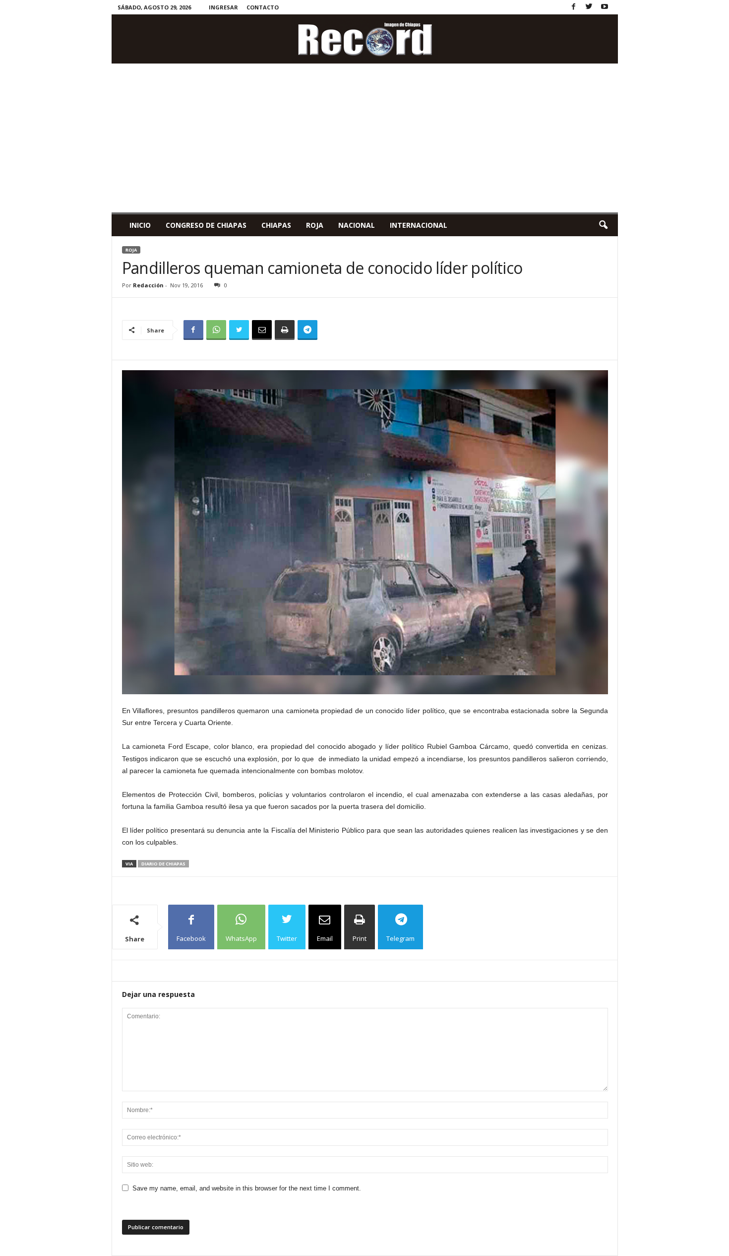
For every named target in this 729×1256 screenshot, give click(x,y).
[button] (603, 225)
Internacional (418, 225)
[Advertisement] (365, 137)
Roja (314, 225)
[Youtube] (604, 7)
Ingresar (223, 7)
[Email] (262, 330)
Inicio (140, 225)
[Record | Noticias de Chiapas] (365, 39)
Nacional (356, 225)
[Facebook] (574, 7)
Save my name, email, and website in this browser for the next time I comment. (246, 1188)
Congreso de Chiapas (206, 225)
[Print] (285, 330)
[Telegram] (307, 330)
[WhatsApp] (216, 330)
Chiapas (276, 225)
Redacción (148, 285)
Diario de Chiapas (163, 863)
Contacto (262, 7)
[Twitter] (589, 7)
